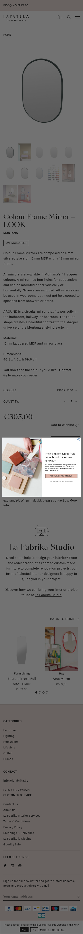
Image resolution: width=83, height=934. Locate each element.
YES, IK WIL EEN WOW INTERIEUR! (61, 476)
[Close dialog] (78, 439)
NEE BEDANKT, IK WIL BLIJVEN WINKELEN (61, 481)
